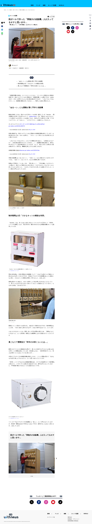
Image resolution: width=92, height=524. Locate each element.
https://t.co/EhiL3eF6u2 (38, 124)
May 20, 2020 (32, 154)
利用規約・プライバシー (73, 519)
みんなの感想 (52, 16)
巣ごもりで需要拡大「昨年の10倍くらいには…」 (32, 86)
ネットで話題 (52, 5)
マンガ (38, 5)
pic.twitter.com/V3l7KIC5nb (32, 150)
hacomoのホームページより (15, 270)
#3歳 (30, 124)
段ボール (26, 68)
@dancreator (32, 116)
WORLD (61, 5)
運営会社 (70, 517)
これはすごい (15, 68)
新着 (32, 5)
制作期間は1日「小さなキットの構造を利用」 (31, 83)
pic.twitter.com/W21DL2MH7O (17, 126)
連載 (44, 5)
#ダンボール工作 (24, 124)
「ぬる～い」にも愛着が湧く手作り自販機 (30, 81)
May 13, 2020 (32, 129)
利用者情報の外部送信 (73, 520)
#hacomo (22, 150)
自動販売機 (21, 68)
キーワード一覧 (51, 517)
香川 (10, 68)
